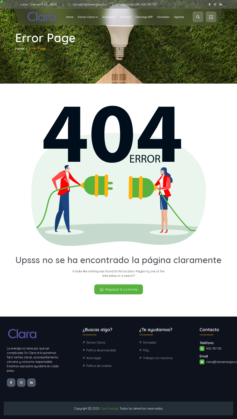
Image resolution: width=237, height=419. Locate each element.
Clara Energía (109, 408)
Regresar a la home (121, 289)
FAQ (146, 350)
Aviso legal (93, 358)
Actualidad (108, 17)
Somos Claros (86, 17)
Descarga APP (144, 17)
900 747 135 (213, 348)
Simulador (163, 17)
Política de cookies (99, 366)
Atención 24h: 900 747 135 (139, 4)
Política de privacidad (101, 350)
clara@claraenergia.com (90, 4)
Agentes (179, 17)
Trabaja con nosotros (158, 358)
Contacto (125, 17)
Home (69, 17)
